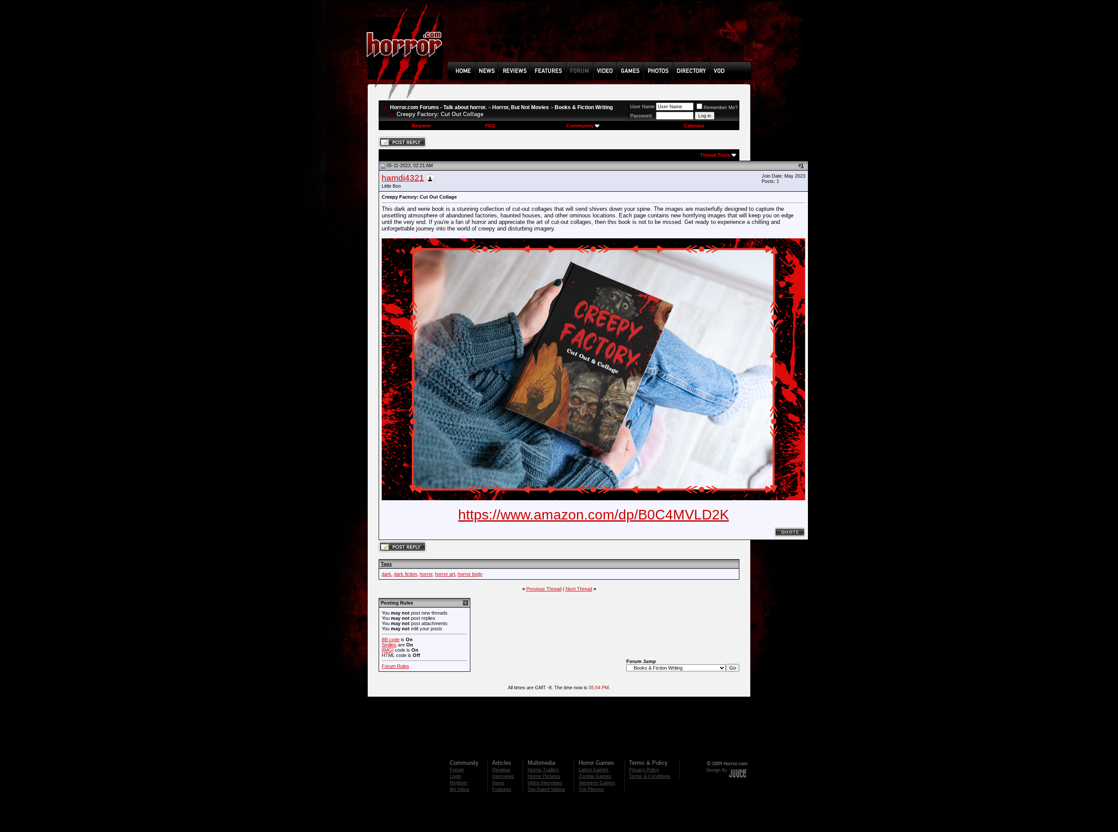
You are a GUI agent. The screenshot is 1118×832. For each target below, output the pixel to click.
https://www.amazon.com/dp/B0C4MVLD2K (593, 515)
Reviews (501, 769)
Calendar (694, 125)
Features (501, 789)
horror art (445, 574)
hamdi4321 (403, 177)
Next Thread (579, 588)
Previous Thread (544, 588)
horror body (470, 574)
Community (580, 125)
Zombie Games (595, 776)
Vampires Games (597, 782)
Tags (386, 564)
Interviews (503, 776)
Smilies (389, 644)
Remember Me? (721, 107)
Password (641, 115)
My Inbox (459, 789)
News (498, 782)
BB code (391, 639)
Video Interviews (545, 782)
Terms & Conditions (649, 776)
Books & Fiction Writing (584, 107)
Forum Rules (395, 666)
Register (421, 125)
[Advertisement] (602, 37)
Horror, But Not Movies (520, 107)
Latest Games (594, 769)
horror (426, 574)
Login (455, 776)
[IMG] (387, 650)
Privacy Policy (644, 769)
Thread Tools (715, 155)
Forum (457, 769)
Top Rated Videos (546, 789)
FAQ (490, 125)
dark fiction (405, 574)
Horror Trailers (543, 769)
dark (386, 574)
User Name (642, 106)
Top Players (591, 789)
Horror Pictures (544, 776)
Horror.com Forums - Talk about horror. (438, 107)
